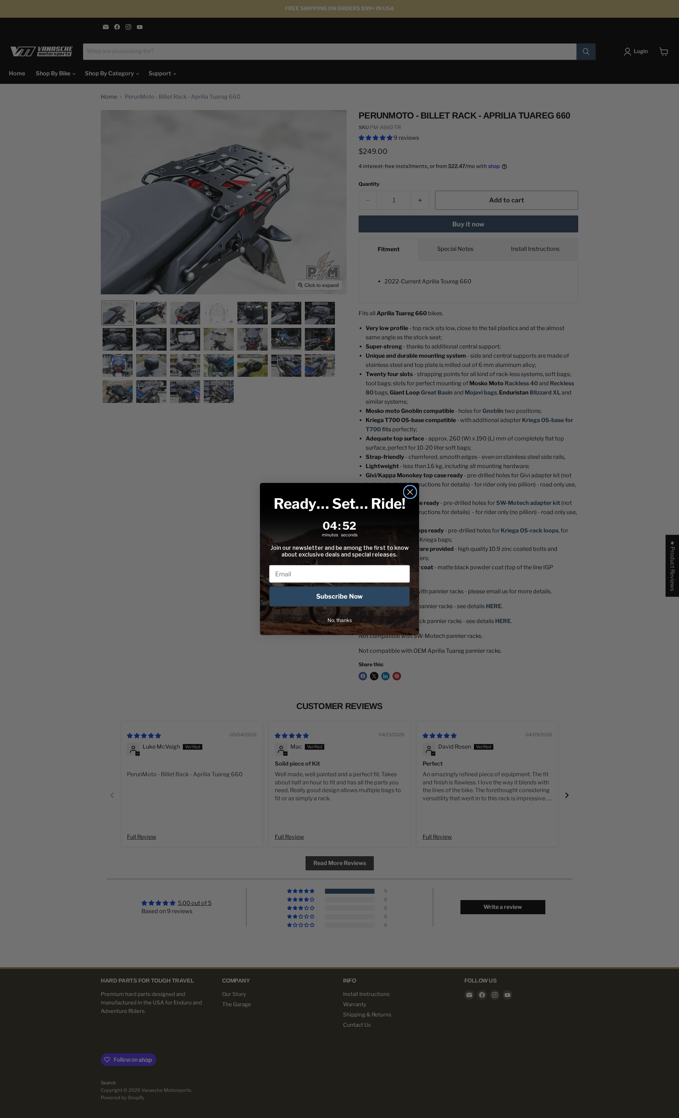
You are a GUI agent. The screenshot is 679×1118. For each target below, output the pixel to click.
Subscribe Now (339, 596)
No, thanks (339, 620)
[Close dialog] (410, 492)
